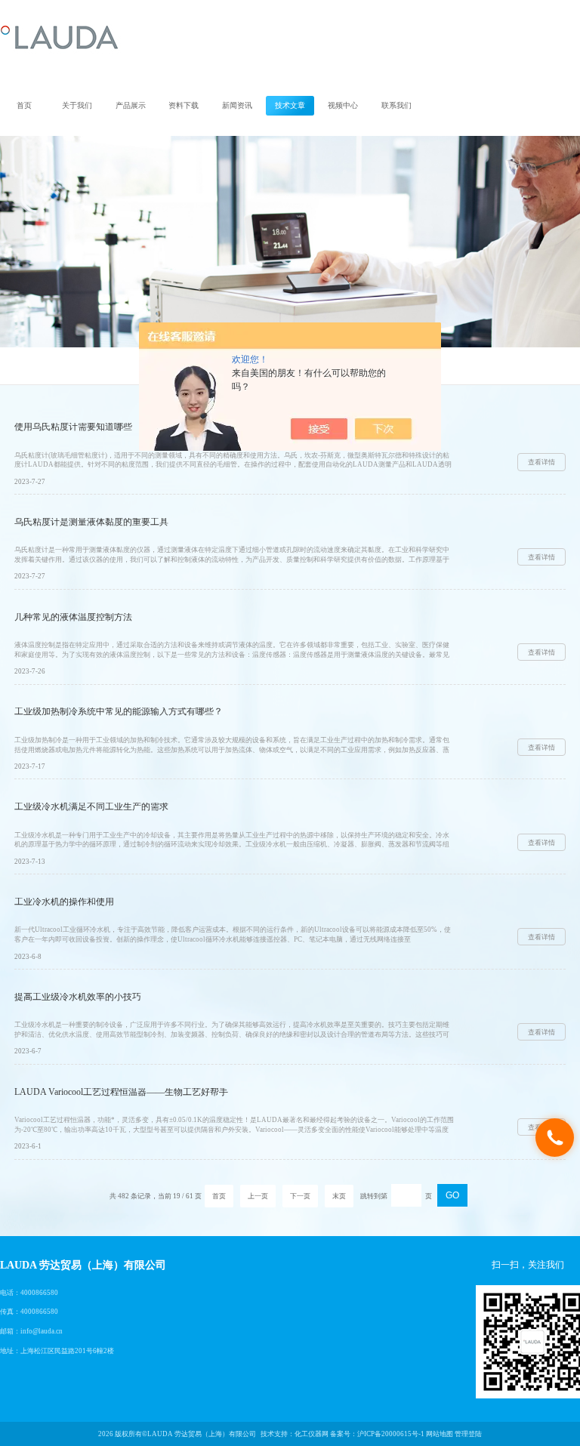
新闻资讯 (237, 105)
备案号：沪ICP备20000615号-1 (377, 1434)
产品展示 (131, 105)
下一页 (300, 1196)
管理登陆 (468, 1434)
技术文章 (290, 105)
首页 (24, 105)
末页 (339, 1196)
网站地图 (439, 1434)
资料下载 (183, 105)
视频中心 (343, 105)
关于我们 (77, 105)
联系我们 (396, 105)
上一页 (258, 1196)
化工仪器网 (312, 1434)
